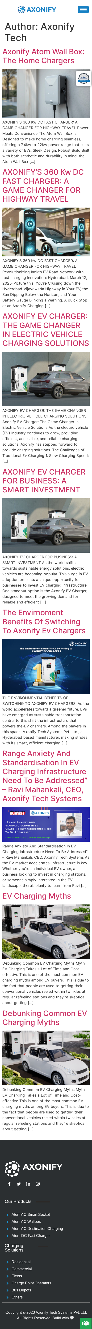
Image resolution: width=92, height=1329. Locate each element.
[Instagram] (37, 1183)
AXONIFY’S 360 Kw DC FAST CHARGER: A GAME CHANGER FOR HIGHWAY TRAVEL (43, 185)
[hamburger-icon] (83, 9)
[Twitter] (18, 1183)
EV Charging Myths (36, 895)
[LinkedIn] (28, 1183)
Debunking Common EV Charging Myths (44, 1018)
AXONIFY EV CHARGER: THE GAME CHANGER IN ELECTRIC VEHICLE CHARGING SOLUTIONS (45, 330)
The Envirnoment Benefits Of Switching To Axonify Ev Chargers (44, 621)
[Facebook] (9, 1183)
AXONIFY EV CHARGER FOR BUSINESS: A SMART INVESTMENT (44, 481)
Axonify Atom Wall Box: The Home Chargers (43, 56)
